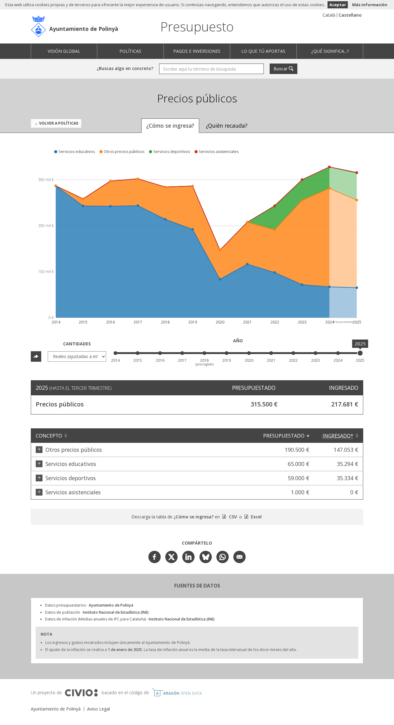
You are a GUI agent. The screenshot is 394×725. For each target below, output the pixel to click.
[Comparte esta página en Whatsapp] (222, 557)
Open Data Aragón (177, 692)
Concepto (49, 435)
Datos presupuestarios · (89, 605)
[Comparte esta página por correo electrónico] (239, 557)
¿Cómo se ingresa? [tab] (170, 125)
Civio (81, 693)
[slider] (360, 353)
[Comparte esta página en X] (171, 557)
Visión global (64, 51)
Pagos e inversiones (196, 51)
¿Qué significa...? (330, 51)
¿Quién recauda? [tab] (226, 125)
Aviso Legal (98, 709)
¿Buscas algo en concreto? (125, 68)
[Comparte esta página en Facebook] (154, 557)
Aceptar (337, 4)
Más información (369, 4)
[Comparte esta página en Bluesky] (205, 557)
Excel (256, 517)
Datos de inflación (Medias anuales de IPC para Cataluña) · (130, 619)
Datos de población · (97, 612)
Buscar (280, 69)
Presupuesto (197, 26)
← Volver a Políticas (56, 123)
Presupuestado (283, 435)
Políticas (130, 51)
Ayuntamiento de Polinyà (83, 28)
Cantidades (77, 344)
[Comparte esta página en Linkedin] (188, 557)
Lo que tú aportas (263, 51)
